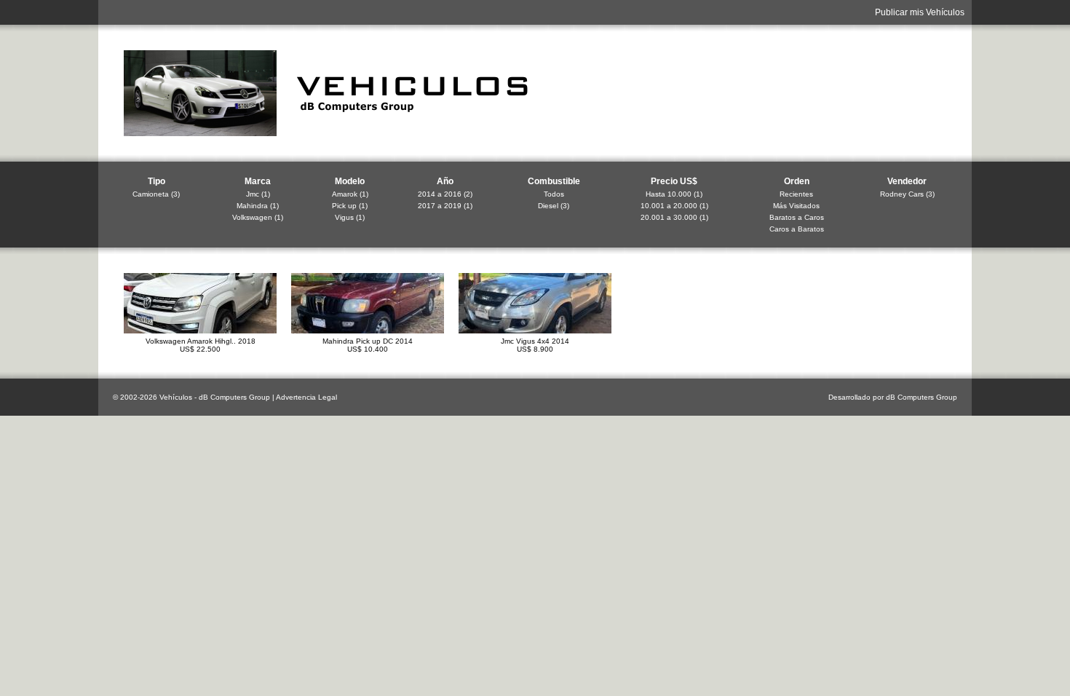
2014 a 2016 (439, 194)
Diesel (548, 206)
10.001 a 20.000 (669, 206)
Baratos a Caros (796, 217)
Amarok (344, 194)
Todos (554, 194)
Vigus (344, 217)
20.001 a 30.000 (669, 217)
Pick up (344, 206)
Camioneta (150, 194)
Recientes (796, 194)
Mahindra (252, 206)
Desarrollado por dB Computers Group (892, 397)
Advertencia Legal (306, 397)
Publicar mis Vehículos (919, 12)
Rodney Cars (902, 194)
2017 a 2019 (439, 206)
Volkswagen (252, 217)
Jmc (252, 194)
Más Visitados (796, 206)
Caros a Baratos (796, 229)
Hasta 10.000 (668, 194)
